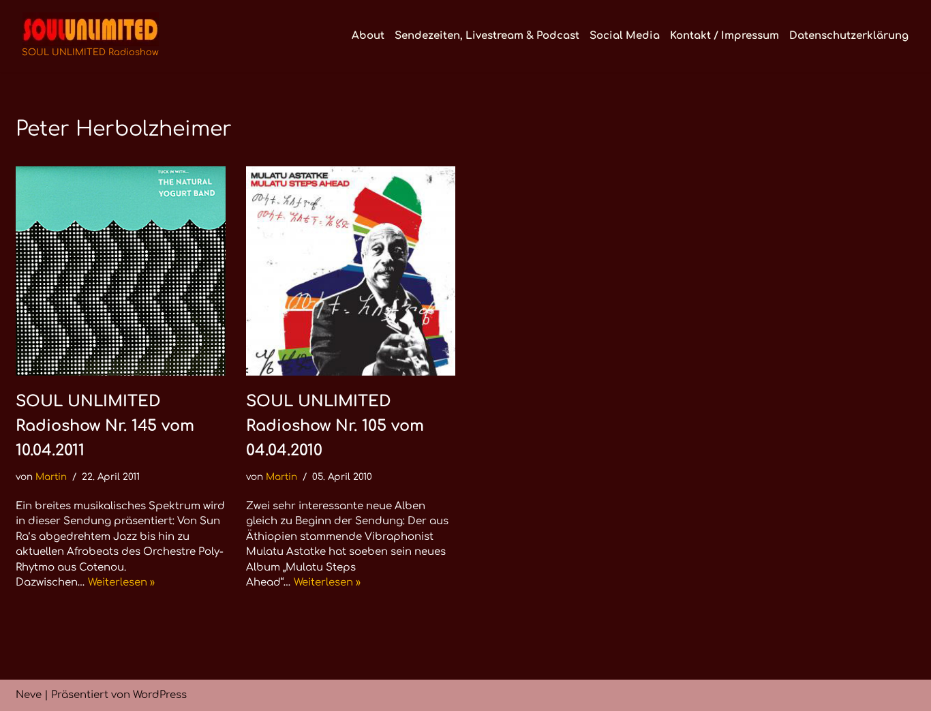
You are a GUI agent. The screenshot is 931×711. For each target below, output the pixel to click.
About (368, 36)
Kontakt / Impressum (724, 36)
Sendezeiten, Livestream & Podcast (487, 36)
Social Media (625, 36)
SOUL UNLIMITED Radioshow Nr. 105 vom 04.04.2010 (335, 426)
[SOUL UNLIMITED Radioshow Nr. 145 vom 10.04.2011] (121, 271)
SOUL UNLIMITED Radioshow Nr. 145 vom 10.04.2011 (105, 426)
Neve (29, 695)
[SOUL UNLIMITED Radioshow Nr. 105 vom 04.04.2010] (351, 271)
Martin (51, 477)
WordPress (160, 695)
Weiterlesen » (121, 582)
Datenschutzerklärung (849, 36)
